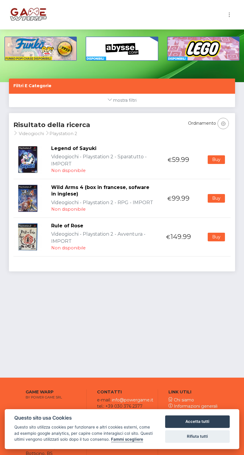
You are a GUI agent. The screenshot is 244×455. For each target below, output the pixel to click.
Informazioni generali (195, 406)
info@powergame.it (132, 400)
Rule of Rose (67, 226)
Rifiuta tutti (197, 436)
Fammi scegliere (127, 439)
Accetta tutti (197, 421)
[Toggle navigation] (229, 15)
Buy (216, 159)
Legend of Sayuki (73, 148)
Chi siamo (183, 400)
